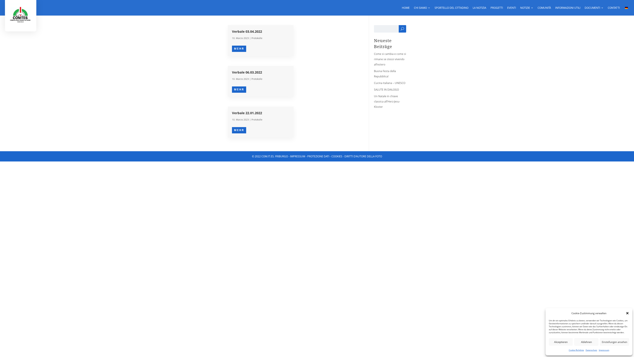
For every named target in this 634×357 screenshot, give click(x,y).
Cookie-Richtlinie (576, 350)
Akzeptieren (561, 342)
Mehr (239, 48)
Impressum (604, 350)
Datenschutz (591, 350)
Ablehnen (586, 342)
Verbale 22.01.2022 (247, 113)
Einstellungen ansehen (614, 342)
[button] (627, 313)
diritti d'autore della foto (363, 156)
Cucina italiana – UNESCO (389, 83)
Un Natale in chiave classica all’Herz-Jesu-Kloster (387, 101)
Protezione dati (318, 156)
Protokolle (256, 38)
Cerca (402, 30)
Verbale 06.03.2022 (247, 72)
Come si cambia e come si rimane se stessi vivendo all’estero (390, 59)
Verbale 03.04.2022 (247, 31)
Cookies (336, 156)
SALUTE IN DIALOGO (386, 89)
